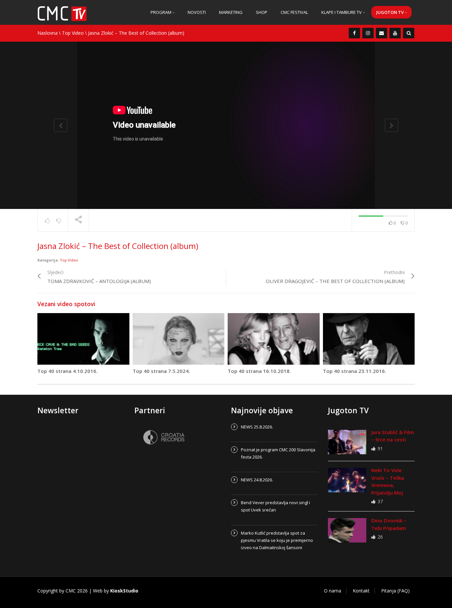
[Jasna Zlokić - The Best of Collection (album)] (62, 13)
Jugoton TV (390, 12)
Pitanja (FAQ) (395, 591)
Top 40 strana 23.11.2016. (354, 371)
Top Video (73, 33)
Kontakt (361, 591)
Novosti (197, 12)
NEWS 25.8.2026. (257, 427)
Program (161, 12)
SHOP (261, 12)
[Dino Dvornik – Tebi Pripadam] (347, 530)
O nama (332, 591)
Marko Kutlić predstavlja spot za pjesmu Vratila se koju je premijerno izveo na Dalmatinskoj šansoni (277, 540)
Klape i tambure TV (342, 12)
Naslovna (47, 33)
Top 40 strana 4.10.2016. (67, 371)
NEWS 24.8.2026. (257, 480)
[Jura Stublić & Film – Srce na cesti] (347, 442)
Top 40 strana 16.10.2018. (259, 371)
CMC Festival (294, 12)
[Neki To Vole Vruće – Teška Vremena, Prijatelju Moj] (347, 480)
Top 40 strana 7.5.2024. (161, 371)
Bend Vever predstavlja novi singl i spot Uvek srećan (275, 506)
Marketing (231, 12)
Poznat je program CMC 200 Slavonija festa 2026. (278, 453)
